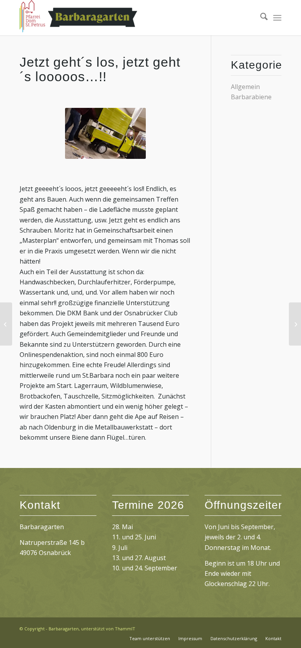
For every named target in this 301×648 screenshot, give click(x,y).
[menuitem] (260, 17)
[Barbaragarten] (78, 17)
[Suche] (260, 17)
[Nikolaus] (6, 324)
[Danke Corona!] (295, 324)
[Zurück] (82, 133)
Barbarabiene (251, 97)
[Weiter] (128, 133)
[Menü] (277, 17)
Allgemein (245, 86)
